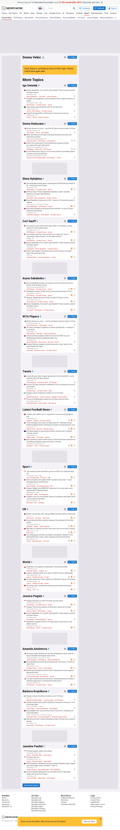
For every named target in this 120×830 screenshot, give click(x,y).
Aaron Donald (30, 486)
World (26, 13)
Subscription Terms (97, 804)
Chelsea (36, 420)
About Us (5, 800)
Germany (38, 518)
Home (4, 13)
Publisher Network (67, 798)
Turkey (46, 583)
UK (20, 13)
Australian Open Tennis (59, 717)
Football (79, 13)
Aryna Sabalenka (69, 18)
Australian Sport (31, 717)
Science (113, 13)
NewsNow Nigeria (37, 802)
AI (63, 13)
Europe (46, 577)
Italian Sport (30, 725)
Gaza (32, 13)
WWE (36, 494)
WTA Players (18, 18)
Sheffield (29, 526)
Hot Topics (13, 13)
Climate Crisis (55, 13)
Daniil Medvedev (31, 403)
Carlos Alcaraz (31, 301)
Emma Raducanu (41, 18)
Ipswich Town (30, 429)
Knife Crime (30, 518)
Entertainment (96, 13)
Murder (36, 526)
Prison (28, 541)
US (37, 589)
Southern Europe (37, 577)
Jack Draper (30, 132)
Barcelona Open (43, 382)
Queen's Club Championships (35, 157)
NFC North (29, 503)
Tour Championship (32, 477)
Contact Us (6, 802)
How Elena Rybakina (32, 214)
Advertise (64, 800)
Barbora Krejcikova (107, 18)
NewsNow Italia (37, 806)
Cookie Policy (95, 800)
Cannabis (39, 333)
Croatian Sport (31, 390)
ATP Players (45, 132)
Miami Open (42, 342)
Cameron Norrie (31, 141)
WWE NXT (29, 494)
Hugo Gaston (43, 403)
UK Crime (46, 541)
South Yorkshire (45, 526)
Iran (45, 13)
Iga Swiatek (29, 18)
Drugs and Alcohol (50, 333)
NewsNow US (36, 800)
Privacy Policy (95, 798)
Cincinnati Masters (44, 257)
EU (46, 571)
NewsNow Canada (38, 809)
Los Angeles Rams (43, 486)
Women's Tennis (53, 342)
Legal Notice (94, 802)
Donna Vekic (7, 18)
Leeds (36, 446)
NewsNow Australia (38, 811)
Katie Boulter (30, 333)
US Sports (41, 503)
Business (70, 13)
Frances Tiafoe (31, 611)
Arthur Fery (38, 149)
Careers (64, 802)
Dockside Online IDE (68, 804)
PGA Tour (43, 477)
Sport (86, 13)
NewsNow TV (7, 806)
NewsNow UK (36, 798)
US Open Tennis (41, 105)
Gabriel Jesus (30, 437)
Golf (49, 477)
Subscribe (5, 804)
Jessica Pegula (92, 18)
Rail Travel (46, 518)
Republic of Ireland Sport (59, 397)
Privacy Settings (96, 806)
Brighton (29, 420)
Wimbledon (30, 149)
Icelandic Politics (32, 571)
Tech (106, 13)
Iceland (41, 571)
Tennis (50, 105)
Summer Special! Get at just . (58, 2)
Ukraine (39, 13)
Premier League (45, 420)
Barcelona (40, 437)
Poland (28, 117)
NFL (51, 486)
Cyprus (28, 577)
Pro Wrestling (43, 494)
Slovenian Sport (37, 755)
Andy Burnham (37, 541)
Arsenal (47, 437)
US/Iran (28, 589)
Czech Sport (30, 708)
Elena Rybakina (55, 18)
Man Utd (39, 429)
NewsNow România (38, 804)
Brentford (29, 446)
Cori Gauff (81, 18)
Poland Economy (43, 117)
